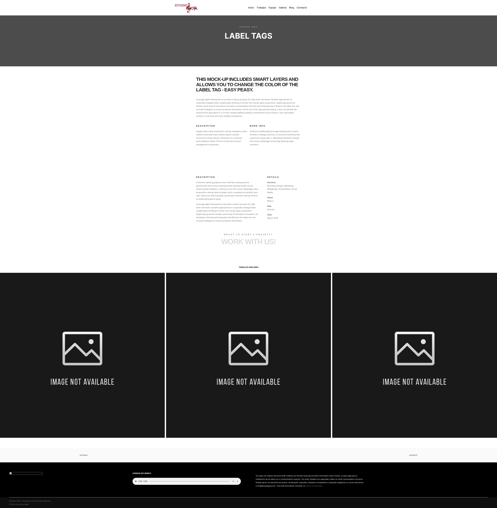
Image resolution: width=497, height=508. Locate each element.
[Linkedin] (482, 501)
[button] (188, 160)
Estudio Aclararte (43, 501)
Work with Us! (248, 242)
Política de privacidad (19, 504)
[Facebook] (478, 501)
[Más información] (319, 7)
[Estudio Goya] (186, 7)
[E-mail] (474, 501)
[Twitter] (486, 501)
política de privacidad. (314, 486)
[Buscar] (314, 7)
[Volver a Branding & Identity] (248, 455)
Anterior (83, 455)
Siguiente (413, 455)
